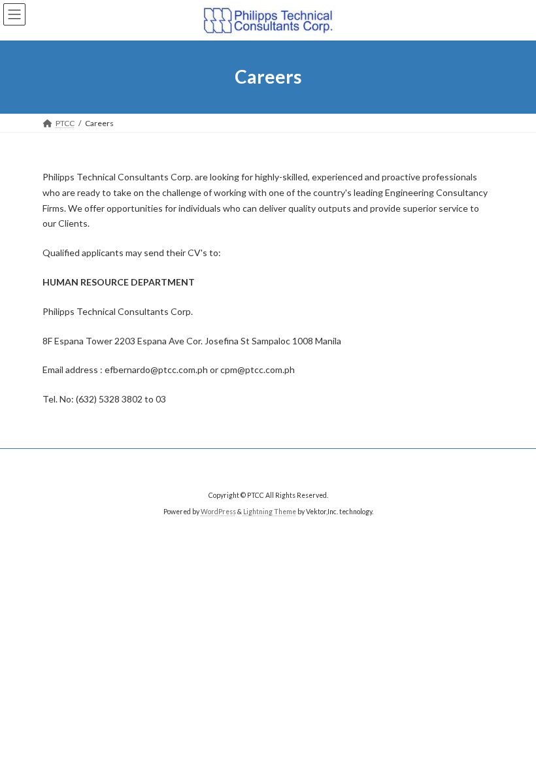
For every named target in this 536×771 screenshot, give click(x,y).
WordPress (218, 512)
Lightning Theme (269, 512)
